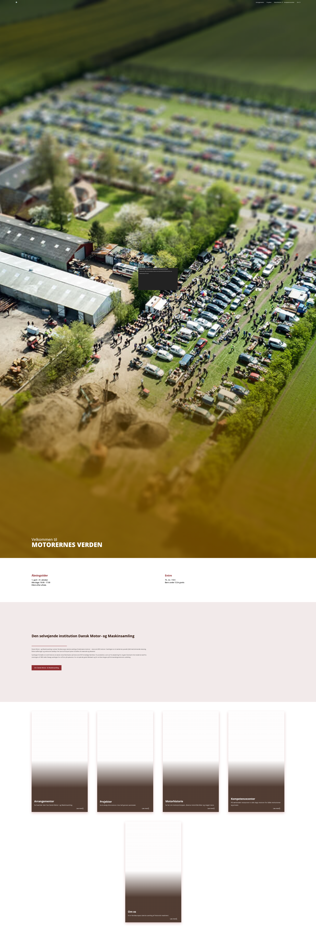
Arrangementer (260, 2)
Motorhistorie (277, 2)
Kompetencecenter (289, 2)
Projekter (269, 2)
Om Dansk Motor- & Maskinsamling (46, 668)
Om (298, 2)
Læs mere (79, 808)
